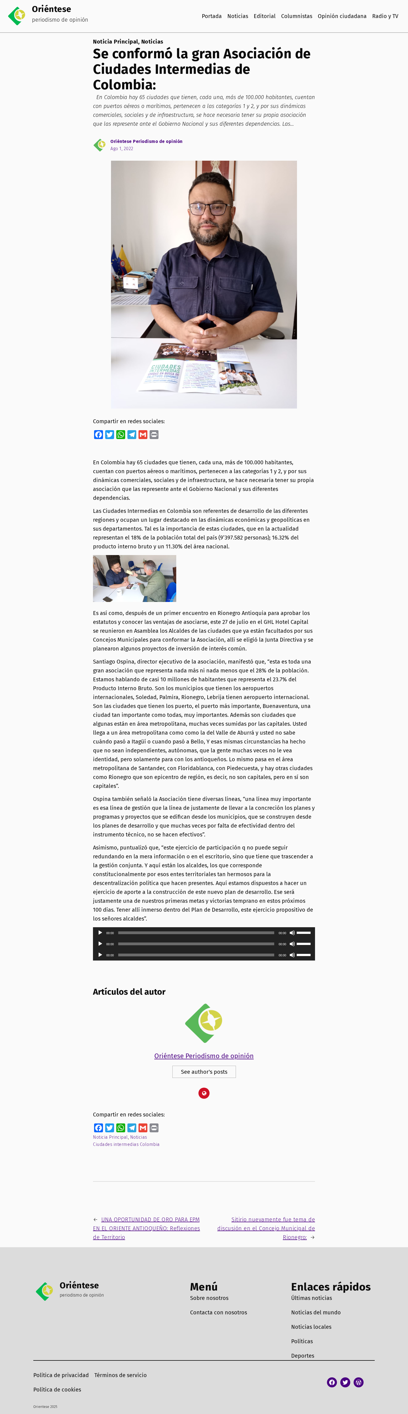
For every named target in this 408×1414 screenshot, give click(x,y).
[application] (204, 932)
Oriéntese (51, 9)
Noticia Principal (115, 41)
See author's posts (204, 1071)
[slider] (304, 932)
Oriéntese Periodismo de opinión (146, 141)
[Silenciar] (292, 933)
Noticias (152, 41)
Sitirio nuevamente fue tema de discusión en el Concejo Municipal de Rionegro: (266, 1228)
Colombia (150, 1144)
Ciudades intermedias (115, 1144)
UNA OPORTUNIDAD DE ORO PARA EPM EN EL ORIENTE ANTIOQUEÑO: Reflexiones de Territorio (146, 1228)
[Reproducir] (100, 933)
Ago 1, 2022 (122, 148)
